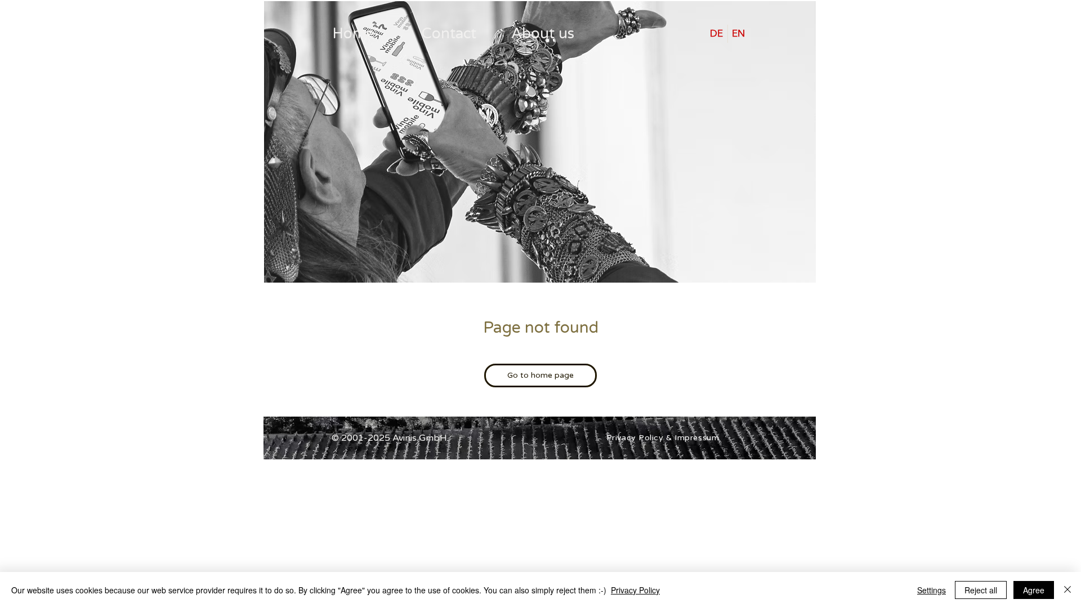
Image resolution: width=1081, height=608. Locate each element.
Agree (1033, 590)
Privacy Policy (635, 590)
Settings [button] (931, 590)
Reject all (980, 590)
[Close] (1067, 590)
